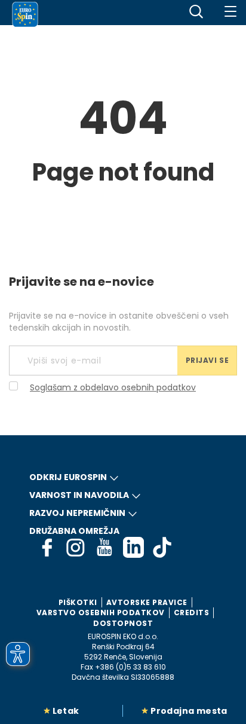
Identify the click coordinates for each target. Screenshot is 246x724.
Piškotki (78, 602)
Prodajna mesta (188, 711)
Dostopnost (123, 623)
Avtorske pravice (146, 602)
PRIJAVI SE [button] (207, 360)
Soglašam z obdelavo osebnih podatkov (113, 387)
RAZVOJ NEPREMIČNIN (77, 513)
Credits (192, 612)
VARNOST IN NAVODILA (79, 495)
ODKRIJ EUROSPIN (68, 477)
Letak (66, 711)
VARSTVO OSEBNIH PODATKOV (100, 612)
